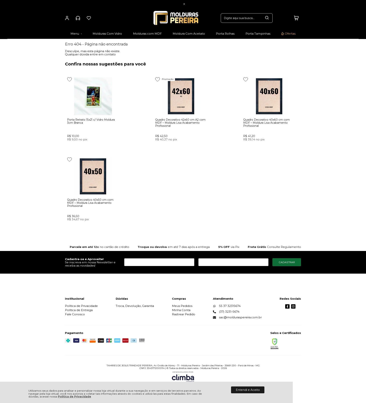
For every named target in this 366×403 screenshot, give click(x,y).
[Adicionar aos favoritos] (69, 79)
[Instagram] (293, 307)
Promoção (167, 79)
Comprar (93, 146)
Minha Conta (181, 310)
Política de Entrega (79, 310)
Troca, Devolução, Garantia (135, 306)
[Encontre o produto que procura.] (267, 18)
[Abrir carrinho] (296, 18)
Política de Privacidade (74, 396)
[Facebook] (287, 307)
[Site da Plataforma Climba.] (183, 376)
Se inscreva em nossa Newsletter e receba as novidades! (90, 263)
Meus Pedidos (182, 306)
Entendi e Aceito (248, 390)
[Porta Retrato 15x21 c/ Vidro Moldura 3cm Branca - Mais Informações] (93, 96)
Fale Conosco (75, 314)
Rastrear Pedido (183, 314)
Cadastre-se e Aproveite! (84, 259)
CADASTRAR (287, 262)
